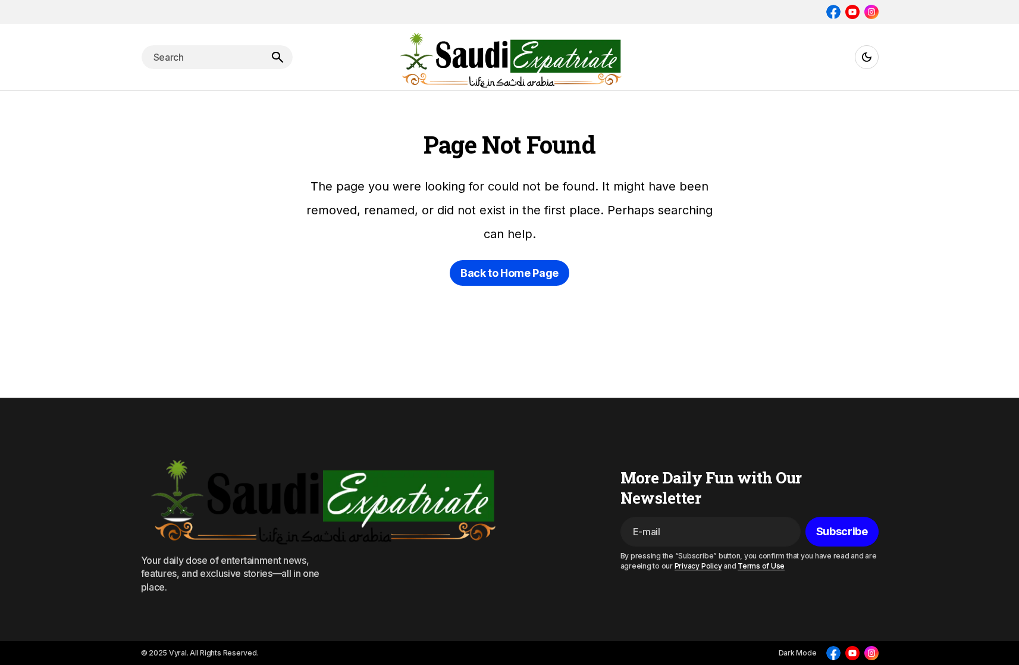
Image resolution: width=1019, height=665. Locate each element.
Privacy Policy (698, 565)
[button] (866, 57)
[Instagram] (871, 12)
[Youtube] (852, 12)
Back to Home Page (509, 273)
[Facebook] (833, 12)
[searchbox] (202, 57)
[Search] (277, 57)
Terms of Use (761, 565)
